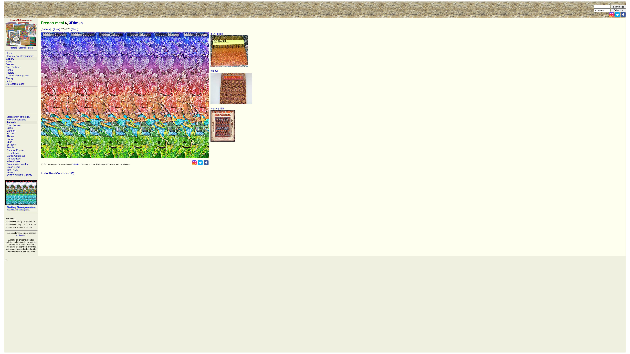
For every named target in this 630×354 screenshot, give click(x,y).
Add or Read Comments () (57, 173)
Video (9, 61)
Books (9, 70)
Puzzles (11, 172)
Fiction (10, 133)
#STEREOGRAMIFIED (19, 175)
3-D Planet (216, 33)
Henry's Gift (217, 108)
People (10, 147)
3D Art (214, 71)
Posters (10, 72)
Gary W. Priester (15, 150)
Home (9, 53)
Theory (9, 78)
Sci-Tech (11, 144)
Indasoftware (13, 161)
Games (10, 64)
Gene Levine (13, 153)
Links (8, 81)
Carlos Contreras (16, 155)
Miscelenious (13, 158)
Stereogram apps (15, 83)
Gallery (10, 58)
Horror (10, 139)
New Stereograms (16, 119)
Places (10, 136)
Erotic (9, 128)
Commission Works (17, 164)
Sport (9, 141)
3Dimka (76, 23)
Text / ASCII (13, 169)
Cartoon (11, 130)
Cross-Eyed (13, 167)
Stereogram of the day (18, 116)
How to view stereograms (19, 56)
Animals (11, 122)
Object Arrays (14, 125)
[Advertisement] (21, 100)
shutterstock (21, 235)
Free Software (13, 67)
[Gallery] (46, 29)
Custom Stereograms (17, 75)
